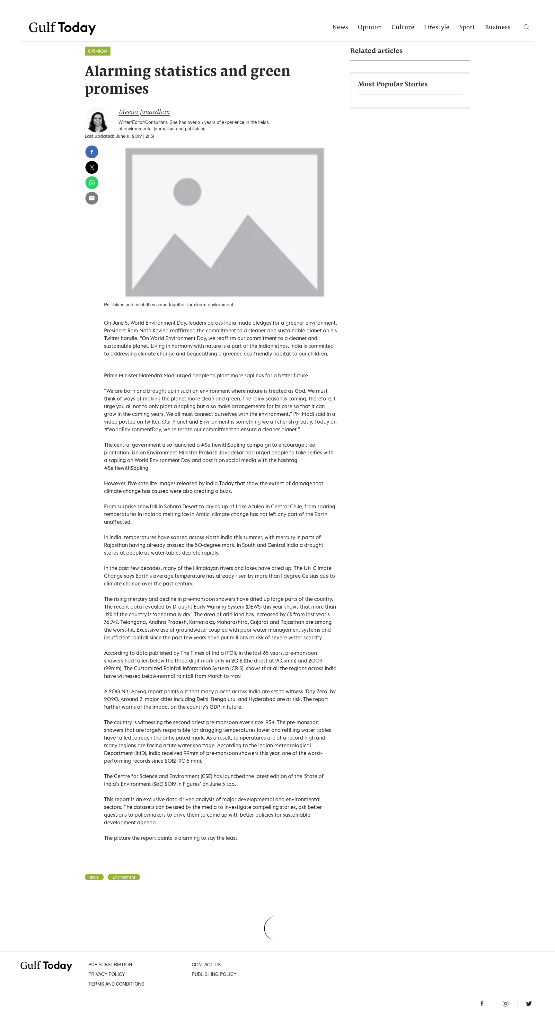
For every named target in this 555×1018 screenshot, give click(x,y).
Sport (467, 27)
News (340, 27)
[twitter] (91, 167)
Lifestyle (437, 27)
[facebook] (91, 151)
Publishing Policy (214, 974)
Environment (124, 877)
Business (497, 27)
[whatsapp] (91, 182)
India (94, 877)
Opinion (370, 27)
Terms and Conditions (116, 983)
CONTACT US (206, 964)
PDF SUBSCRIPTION (110, 964)
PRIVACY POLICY (106, 974)
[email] (91, 198)
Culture (403, 27)
